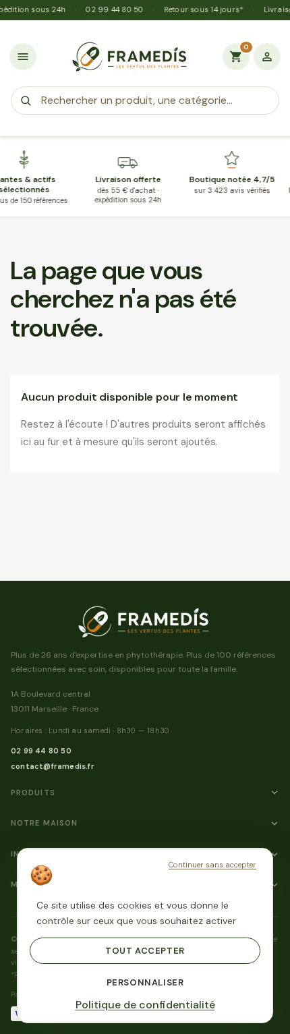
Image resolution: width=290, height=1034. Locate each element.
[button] (22, 56)
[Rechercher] (25, 100)
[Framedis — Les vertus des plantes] (129, 57)
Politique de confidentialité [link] (145, 1005)
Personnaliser (145, 982)
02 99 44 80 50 (41, 750)
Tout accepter (145, 950)
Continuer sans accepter (212, 864)
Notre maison (44, 823)
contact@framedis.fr (52, 766)
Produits (33, 792)
